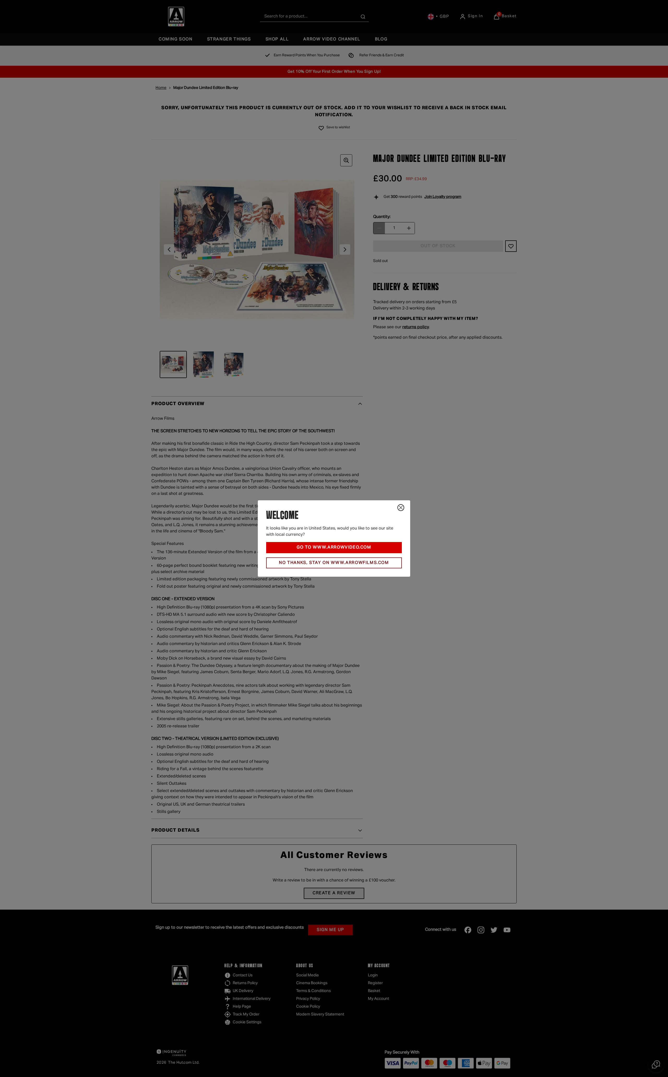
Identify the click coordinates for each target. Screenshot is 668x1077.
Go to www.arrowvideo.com (334, 547)
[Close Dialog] (401, 507)
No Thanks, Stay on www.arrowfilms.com (334, 563)
